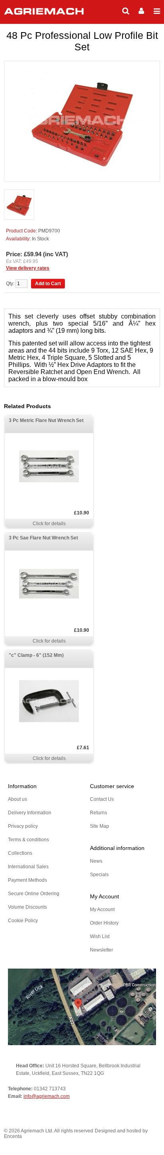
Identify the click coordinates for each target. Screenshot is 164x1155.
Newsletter (101, 950)
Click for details (49, 523)
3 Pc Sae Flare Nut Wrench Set (43, 538)
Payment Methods (27, 880)
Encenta (13, 1136)
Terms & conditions (28, 839)
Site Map (99, 826)
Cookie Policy (23, 920)
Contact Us (102, 799)
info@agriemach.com (46, 1096)
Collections (20, 853)
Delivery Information (29, 812)
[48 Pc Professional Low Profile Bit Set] (19, 205)
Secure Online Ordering (33, 893)
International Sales (28, 866)
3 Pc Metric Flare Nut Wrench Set (46, 420)
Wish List (99, 936)
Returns (98, 812)
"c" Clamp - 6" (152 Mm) (36, 655)
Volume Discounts (27, 907)
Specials (99, 874)
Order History (104, 923)
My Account (102, 909)
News (96, 861)
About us (17, 799)
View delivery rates (27, 268)
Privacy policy (23, 826)
